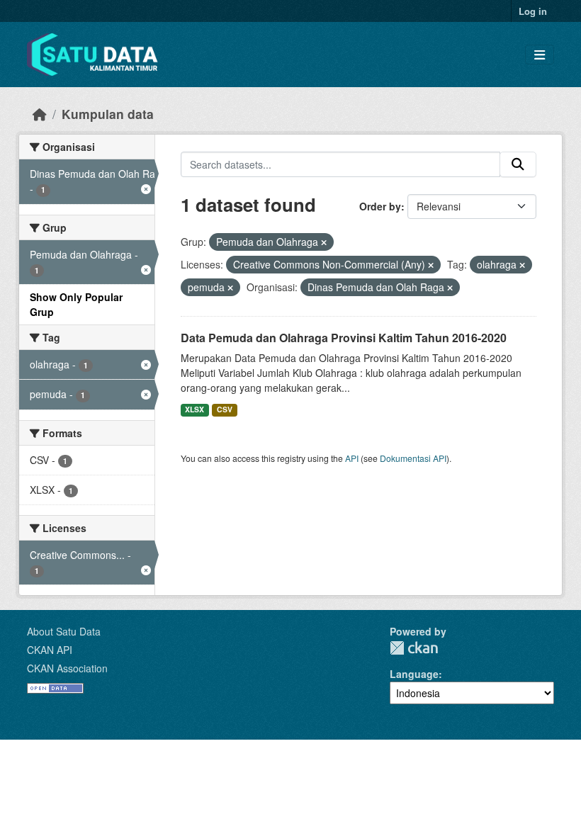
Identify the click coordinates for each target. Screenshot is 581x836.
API (352, 458)
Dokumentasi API (413, 458)
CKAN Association (67, 668)
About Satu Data (64, 631)
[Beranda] (40, 114)
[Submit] (518, 164)
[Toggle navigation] (539, 55)
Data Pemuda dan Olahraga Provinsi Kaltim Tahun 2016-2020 (344, 337)
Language (414, 674)
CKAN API (49, 650)
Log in (533, 11)
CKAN (414, 647)
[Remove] (324, 242)
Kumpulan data (108, 114)
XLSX (194, 409)
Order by (380, 206)
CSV (224, 409)
